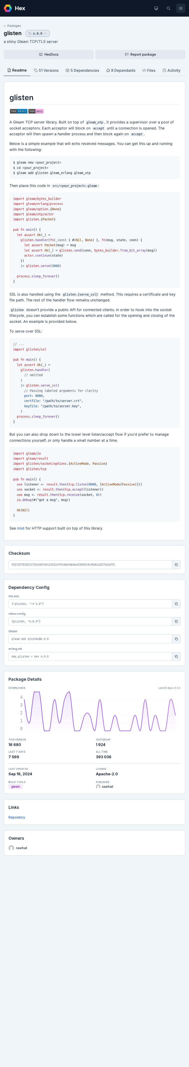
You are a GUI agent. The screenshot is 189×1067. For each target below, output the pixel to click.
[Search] (168, 8)
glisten (13, 33)
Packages (14, 25)
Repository (17, 817)
